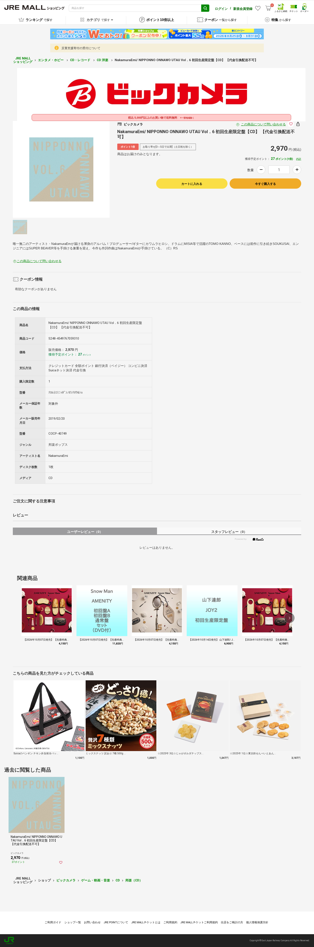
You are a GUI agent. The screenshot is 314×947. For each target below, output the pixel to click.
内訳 (298, 158)
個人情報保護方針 (257, 922)
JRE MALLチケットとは (145, 922)
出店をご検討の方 (232, 922)
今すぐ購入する (265, 183)
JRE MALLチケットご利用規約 (199, 922)
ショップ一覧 (72, 922)
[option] (61, 169)
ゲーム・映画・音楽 (95, 880)
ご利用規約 (170, 922)
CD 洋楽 (103, 60)
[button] (289, 618)
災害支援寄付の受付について (81, 48)
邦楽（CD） (133, 880)
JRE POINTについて (116, 922)
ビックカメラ (66, 880)
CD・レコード (80, 60)
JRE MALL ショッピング (22, 60)
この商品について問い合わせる (263, 124)
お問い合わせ (92, 922)
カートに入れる (191, 183)
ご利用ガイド (53, 922)
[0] (268, 8)
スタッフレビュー (229, 532)
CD (118, 880)
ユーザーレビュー (85, 532)
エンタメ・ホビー (51, 60)
